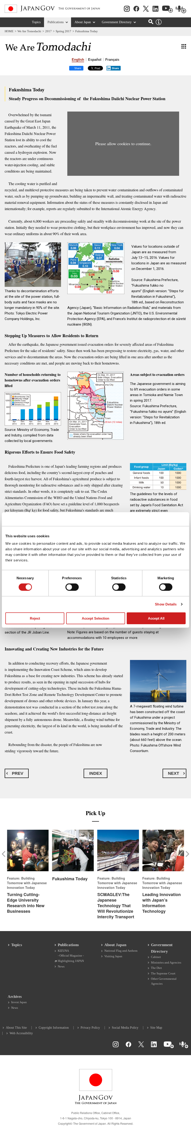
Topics (36, 22)
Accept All (156, 618)
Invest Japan (19, 1002)
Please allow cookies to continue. (123, 143)
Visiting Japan (113, 956)
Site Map (156, 1027)
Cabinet (156, 957)
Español (94, 59)
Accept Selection (95, 618)
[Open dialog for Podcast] (181, 9)
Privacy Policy (90, 1027)
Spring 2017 (63, 31)
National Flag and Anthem (120, 950)
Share (115, 68)
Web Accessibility (21, 1033)
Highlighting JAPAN (71, 961)
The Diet (156, 968)
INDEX (95, 773)
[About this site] (159, 22)
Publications (56, 22)
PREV (17, 773)
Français (112, 59)
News (61, 966)
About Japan (83, 22)
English (78, 59)
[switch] (72, 587)
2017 (48, 31)
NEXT (173, 773)
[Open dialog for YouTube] (167, 9)
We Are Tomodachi (29, 31)
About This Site (16, 1027)
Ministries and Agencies (166, 962)
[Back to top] (185, 1049)
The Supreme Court (163, 973)
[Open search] (150, 21)
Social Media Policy (125, 1027)
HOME (9, 31)
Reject (35, 618)
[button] (4, 853)
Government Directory (117, 22)
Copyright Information (54, 1027)
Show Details (166, 604)
